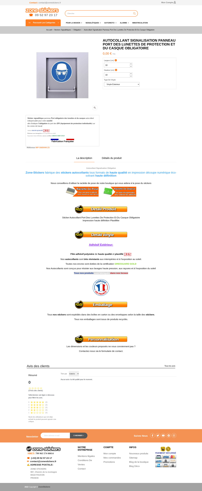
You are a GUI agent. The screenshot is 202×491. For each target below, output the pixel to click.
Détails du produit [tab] (112, 158)
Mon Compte (167, 2)
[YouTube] (163, 436)
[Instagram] (174, 436)
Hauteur (109, 70)
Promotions (109, 462)
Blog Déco (134, 466)
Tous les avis (169, 366)
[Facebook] (152, 436)
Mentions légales (86, 456)
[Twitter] (158, 436)
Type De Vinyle (110, 80)
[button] (130, 64)
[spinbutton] (118, 65)
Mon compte (109, 453)
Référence (31, 148)
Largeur (109, 60)
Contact (82, 468)
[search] (134, 13)
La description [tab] (84, 158)
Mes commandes (112, 458)
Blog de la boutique (139, 462)
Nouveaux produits (138, 453)
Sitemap (133, 458)
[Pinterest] (168, 436)
